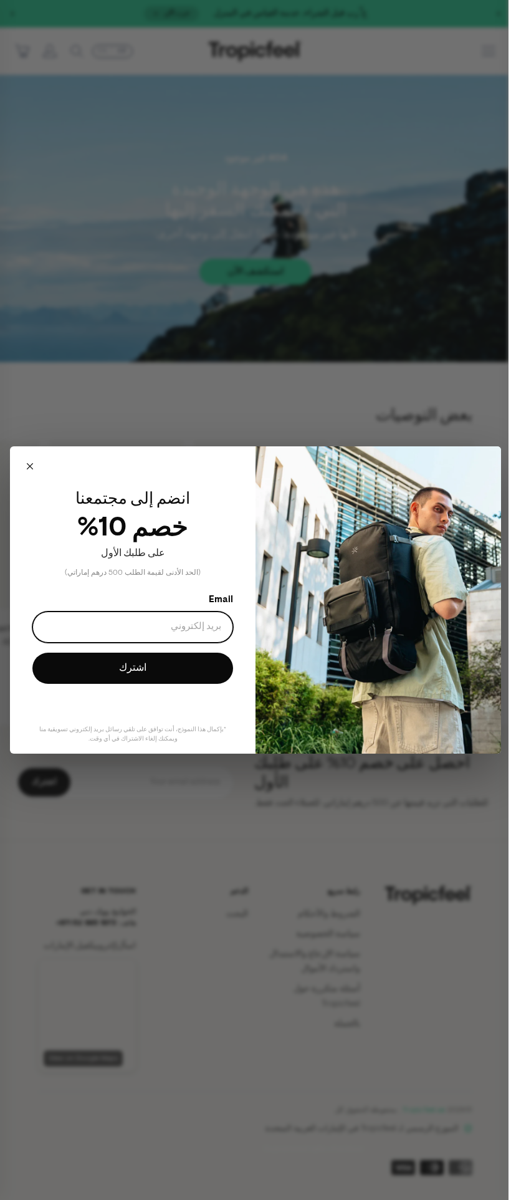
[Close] (30, 469)
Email (216, 600)
